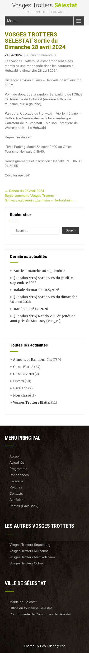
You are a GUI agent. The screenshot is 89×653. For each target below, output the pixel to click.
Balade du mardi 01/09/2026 (36, 290)
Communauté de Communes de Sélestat (40, 614)
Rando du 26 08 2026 (31, 309)
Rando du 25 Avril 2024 (24, 191)
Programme (18, 469)
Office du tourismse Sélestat (30, 608)
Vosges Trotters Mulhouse (29, 551)
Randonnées (19, 475)
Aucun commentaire (41, 55)
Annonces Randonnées (32, 359)
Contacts (16, 493)
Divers (18, 381)
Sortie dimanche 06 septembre (39, 271)
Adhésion (16, 500)
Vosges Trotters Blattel (31, 402)
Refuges (15, 487)
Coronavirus (23, 374)
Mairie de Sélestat (23, 602)
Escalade (20, 388)
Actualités (16, 462)
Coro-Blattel (23, 367)
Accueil (14, 456)
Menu (12, 21)
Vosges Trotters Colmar (27, 563)
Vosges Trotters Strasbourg (30, 545)
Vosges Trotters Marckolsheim (32, 557)
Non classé (22, 395)
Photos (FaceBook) (23, 506)
